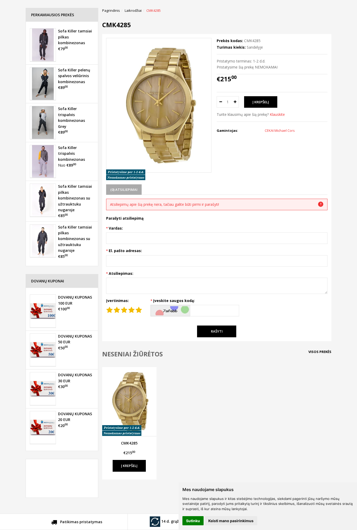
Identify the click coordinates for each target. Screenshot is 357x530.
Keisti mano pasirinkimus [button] (231, 520)
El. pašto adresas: (125, 250)
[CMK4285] (129, 401)
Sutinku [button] (193, 520)
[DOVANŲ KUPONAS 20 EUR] (43, 427)
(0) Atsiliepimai (123, 189)
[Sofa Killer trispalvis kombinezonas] (43, 161)
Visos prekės (319, 351)
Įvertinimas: (117, 300)
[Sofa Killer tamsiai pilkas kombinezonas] (43, 44)
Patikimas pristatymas (80, 521)
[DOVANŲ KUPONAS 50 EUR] (43, 349)
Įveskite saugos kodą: (174, 300)
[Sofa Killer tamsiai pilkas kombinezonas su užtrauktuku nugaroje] (43, 200)
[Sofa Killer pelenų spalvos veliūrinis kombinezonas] (43, 83)
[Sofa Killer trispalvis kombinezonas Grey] (43, 122)
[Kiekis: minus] (220, 102)
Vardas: (116, 228)
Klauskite (277, 114)
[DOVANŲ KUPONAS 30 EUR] (43, 388)
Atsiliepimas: (121, 273)
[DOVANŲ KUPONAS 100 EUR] (43, 310)
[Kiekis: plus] (235, 102)
